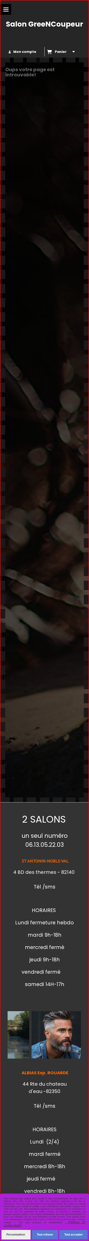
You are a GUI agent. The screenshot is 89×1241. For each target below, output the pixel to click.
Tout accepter (73, 1234)
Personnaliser (15, 1234)
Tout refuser (45, 1234)
